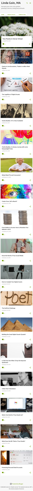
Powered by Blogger (17, 484)
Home (2, 14)
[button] (30, 44)
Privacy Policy (11, 14)
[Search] (27, 3)
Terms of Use (22, 14)
